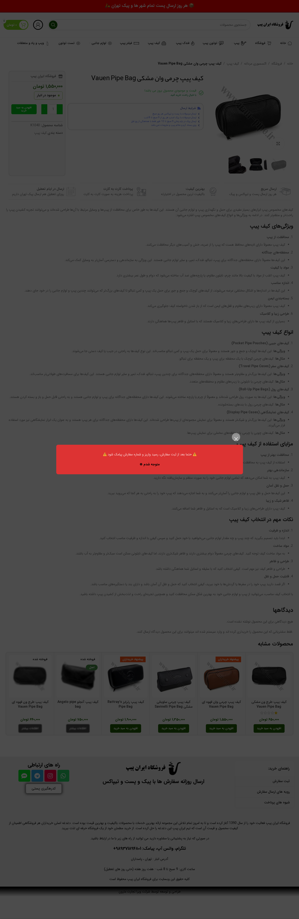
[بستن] (236, 439)
